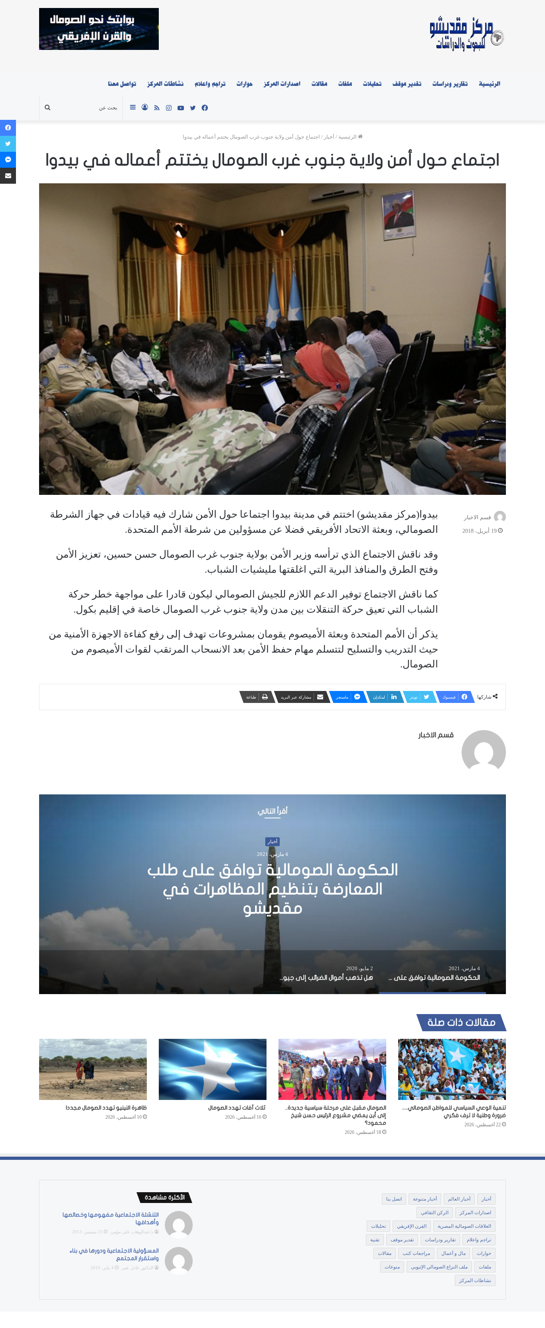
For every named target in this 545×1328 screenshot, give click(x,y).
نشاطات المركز (165, 84)
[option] (272, 894)
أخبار (329, 137)
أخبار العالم (459, 1199)
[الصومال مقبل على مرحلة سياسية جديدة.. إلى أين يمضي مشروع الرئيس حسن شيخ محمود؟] (332, 1069)
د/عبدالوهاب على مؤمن (132, 1231)
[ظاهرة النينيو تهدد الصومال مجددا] (93, 1069)
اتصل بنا (394, 1199)
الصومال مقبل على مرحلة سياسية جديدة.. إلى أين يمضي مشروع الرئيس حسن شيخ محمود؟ (335, 1115)
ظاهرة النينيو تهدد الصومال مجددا (106, 1108)
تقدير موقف (407, 84)
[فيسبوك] (8, 128)
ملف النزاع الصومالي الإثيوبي (439, 1267)
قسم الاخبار (477, 517)
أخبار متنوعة (425, 1199)
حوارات (245, 84)
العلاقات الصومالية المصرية (464, 1226)
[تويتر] (8, 144)
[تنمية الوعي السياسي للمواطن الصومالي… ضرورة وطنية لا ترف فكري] (452, 1069)
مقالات (319, 84)
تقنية (374, 1240)
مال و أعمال (453, 1253)
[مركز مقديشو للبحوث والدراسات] (466, 36)
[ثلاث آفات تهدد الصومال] (213, 1069)
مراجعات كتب (416, 1253)
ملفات (345, 84)
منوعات (392, 1267)
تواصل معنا (122, 84)
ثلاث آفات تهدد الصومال (237, 1108)
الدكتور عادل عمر (137, 1267)
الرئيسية (489, 84)
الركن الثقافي (434, 1212)
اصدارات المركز (282, 84)
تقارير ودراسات (450, 84)
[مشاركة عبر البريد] (8, 176)
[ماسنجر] (8, 160)
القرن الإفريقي (412, 1226)
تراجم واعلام (210, 84)
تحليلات (372, 84)
